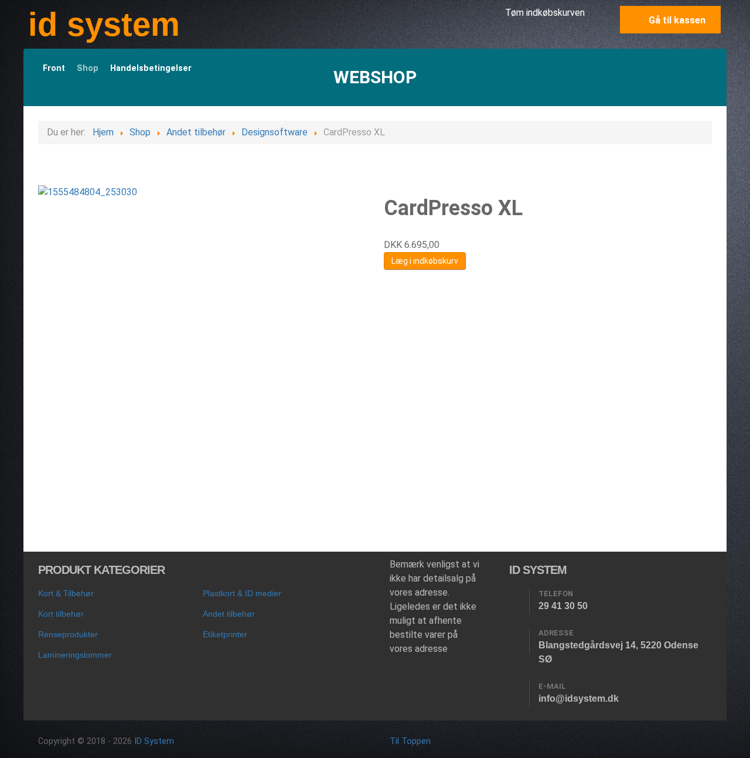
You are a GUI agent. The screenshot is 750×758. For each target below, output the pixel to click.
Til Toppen (410, 741)
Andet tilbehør (229, 613)
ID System (154, 741)
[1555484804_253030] (87, 192)
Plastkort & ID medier (242, 593)
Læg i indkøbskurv (424, 261)
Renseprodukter (68, 634)
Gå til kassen (675, 20)
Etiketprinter (225, 634)
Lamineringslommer (75, 655)
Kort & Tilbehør (66, 593)
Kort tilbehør (61, 613)
